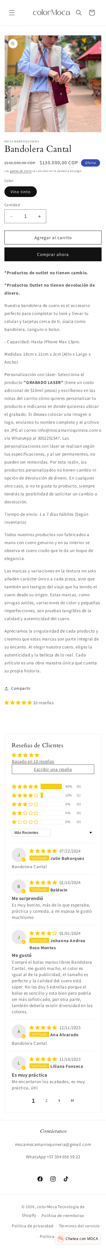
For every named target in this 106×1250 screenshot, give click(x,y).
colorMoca (47, 1206)
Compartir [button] (21, 688)
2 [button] (46, 1100)
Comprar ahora (53, 254)
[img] (43, 851)
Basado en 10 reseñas (33, 761)
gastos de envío (21, 171)
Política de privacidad (32, 1225)
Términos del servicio (79, 1225)
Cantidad (12, 204)
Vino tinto (21, 191)
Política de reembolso (63, 1215)
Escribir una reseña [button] (53, 769)
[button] (11, 12)
